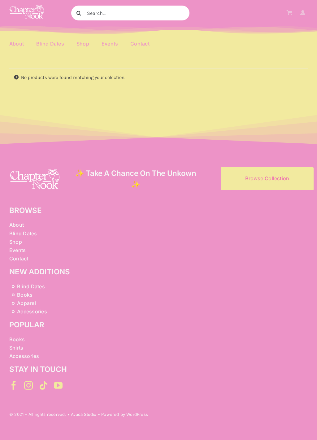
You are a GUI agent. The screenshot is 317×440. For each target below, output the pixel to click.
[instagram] (28, 385)
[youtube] (58, 385)
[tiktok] (43, 385)
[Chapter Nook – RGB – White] (26, 7)
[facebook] (13, 385)
